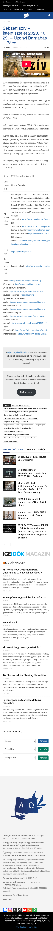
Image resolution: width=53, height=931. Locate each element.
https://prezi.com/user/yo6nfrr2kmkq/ (24, 281)
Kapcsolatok (30, 9)
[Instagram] (10, 910)
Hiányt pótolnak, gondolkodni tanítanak (24, 597)
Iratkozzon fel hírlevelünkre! (16, 895)
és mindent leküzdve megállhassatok (18, 415)
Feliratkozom (26, 392)
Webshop (40, 9)
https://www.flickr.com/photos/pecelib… (32, 330)
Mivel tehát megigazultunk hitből (16, 435)
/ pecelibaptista (27, 295)
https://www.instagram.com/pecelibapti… (27, 291)
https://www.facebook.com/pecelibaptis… (27, 309)
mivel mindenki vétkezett (13, 431)
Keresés (43, 741)
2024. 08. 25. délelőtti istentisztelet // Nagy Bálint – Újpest (33, 502)
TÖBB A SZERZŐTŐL (35, 449)
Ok (17, 927)
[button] (49, 15)
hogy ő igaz (40, 425)
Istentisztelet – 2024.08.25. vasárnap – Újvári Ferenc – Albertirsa (32, 515)
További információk (28, 927)
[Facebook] (5, 910)
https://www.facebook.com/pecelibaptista (27, 302)
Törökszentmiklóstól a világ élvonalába (24, 675)
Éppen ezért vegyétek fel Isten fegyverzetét (20, 412)
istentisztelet (26, 428)
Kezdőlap (6, 22)
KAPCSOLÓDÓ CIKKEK (13, 449)
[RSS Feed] (29, 910)
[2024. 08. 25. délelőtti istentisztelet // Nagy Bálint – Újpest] (9, 502)
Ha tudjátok (33, 418)
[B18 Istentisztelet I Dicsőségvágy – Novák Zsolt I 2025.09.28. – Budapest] (9, 473)
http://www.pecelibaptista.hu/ (27, 284)
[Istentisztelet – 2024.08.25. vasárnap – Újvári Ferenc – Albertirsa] (9, 515)
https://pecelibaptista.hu (21, 251)
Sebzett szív (31, 438)
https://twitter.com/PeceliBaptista (32, 334)
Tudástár (6, 9)
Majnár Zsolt (11, 47)
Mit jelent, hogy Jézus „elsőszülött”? (23, 647)
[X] (15, 910)
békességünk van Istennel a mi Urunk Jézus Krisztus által (25, 408)
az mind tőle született (20, 405)
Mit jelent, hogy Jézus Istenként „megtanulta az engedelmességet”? (22, 571)
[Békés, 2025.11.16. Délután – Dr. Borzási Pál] (9, 460)
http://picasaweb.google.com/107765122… (30, 323)
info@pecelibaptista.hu (21, 243)
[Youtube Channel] (25, 910)
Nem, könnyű (10, 622)
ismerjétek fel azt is (11, 428)
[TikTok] (20, 910)
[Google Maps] (34, 910)
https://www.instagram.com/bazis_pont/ (34, 240)
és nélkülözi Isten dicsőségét (15, 418)
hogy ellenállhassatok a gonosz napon (18, 425)
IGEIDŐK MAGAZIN (15, 562)
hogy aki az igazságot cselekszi (16, 421)
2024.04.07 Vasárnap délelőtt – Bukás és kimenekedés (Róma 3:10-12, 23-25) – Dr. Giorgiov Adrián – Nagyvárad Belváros (33, 531)
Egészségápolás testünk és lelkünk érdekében (22, 701)
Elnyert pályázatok (29, 6)
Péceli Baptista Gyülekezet (14, 438)
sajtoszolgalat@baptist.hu (18, 352)
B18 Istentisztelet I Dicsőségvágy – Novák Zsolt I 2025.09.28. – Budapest (33, 472)
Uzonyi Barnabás (10, 441)
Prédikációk (8, 463)
